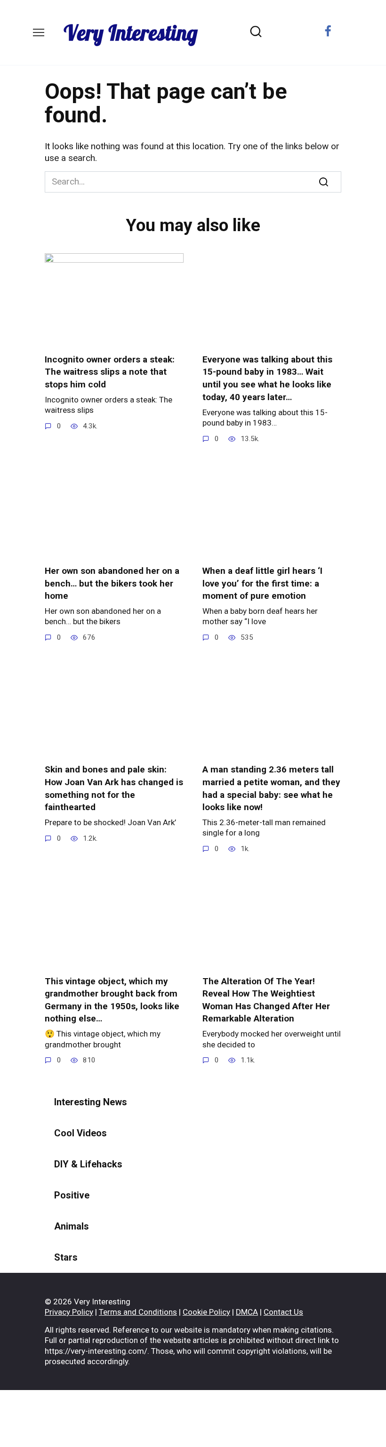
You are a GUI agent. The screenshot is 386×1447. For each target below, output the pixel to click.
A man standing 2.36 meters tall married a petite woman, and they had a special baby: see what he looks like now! (271, 788)
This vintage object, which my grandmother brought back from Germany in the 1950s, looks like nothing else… (112, 999)
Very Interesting (131, 32)
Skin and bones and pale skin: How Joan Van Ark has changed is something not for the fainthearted (114, 788)
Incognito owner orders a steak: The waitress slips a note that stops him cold (110, 372)
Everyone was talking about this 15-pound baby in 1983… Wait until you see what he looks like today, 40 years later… (267, 378)
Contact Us (283, 1312)
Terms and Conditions (138, 1312)
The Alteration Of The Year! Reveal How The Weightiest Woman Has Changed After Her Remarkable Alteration (266, 999)
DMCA (247, 1312)
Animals (71, 1226)
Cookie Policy (206, 1312)
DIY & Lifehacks (88, 1164)
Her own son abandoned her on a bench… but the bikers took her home (112, 583)
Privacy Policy (69, 1312)
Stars (66, 1257)
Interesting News (90, 1102)
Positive (71, 1195)
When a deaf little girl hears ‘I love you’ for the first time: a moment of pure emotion (262, 583)
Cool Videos (80, 1133)
